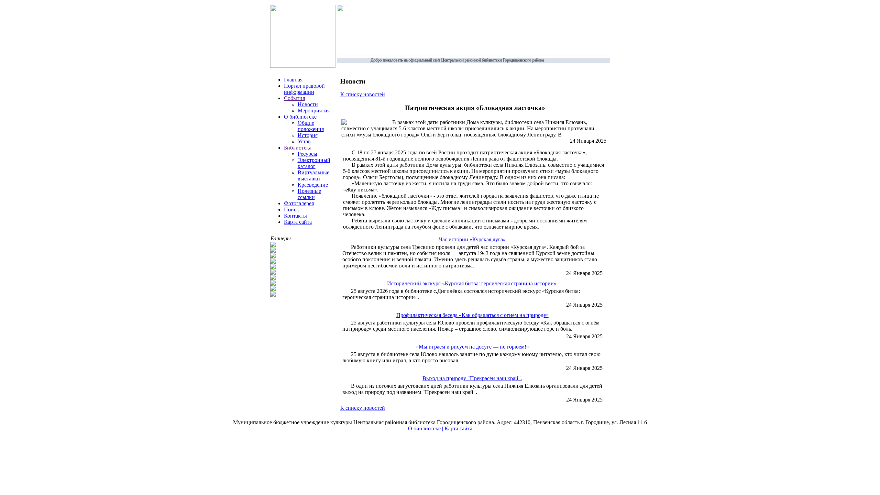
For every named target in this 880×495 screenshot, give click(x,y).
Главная (293, 79)
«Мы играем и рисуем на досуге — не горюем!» (472, 347)
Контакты (295, 216)
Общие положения (311, 126)
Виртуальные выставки (313, 175)
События (294, 98)
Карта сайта (298, 222)
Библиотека (297, 148)
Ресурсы (307, 154)
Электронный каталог (314, 163)
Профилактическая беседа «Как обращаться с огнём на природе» (472, 315)
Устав (304, 141)
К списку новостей (362, 94)
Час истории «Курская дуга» (472, 239)
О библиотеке (300, 117)
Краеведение (313, 185)
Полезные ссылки (309, 194)
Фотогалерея (299, 203)
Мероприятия (314, 110)
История (308, 135)
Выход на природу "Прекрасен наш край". (472, 378)
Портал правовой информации (304, 89)
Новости (308, 104)
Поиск (291, 209)
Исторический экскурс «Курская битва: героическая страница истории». (472, 283)
